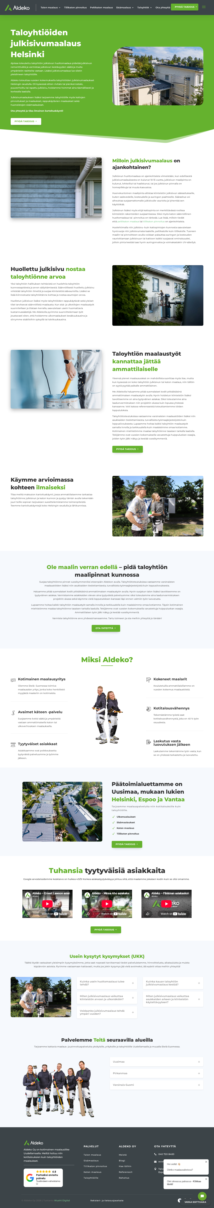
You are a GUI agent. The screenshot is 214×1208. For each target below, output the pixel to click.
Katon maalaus (93, 1172)
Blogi (122, 1160)
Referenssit (125, 1172)
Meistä (123, 1155)
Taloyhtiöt (143, 7)
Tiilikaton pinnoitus (75, 7)
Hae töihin (125, 1166)
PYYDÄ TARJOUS (184, 6)
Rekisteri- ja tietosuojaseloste (107, 1200)
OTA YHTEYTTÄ (104, 628)
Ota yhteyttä (163, 7)
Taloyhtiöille (91, 1178)
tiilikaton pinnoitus (154, 221)
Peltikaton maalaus (101, 7)
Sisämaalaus (123, 7)
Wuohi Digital (62, 1200)
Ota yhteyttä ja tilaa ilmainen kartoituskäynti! (37, 110)
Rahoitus (124, 1178)
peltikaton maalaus (128, 221)
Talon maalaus (49, 7)
